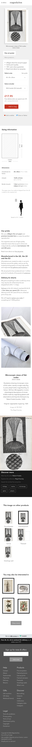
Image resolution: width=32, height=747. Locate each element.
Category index (22, 703)
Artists (19, 698)
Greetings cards (22, 683)
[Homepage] (16, 3)
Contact (5, 671)
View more (16, 623)
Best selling (20, 693)
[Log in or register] (26, 2)
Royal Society (19, 479)
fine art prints (19, 251)
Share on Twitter (22, 115)
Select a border (9, 84)
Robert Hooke (16, 48)
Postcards (20, 680)
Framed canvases (22, 678)
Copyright (6, 724)
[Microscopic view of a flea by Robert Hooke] (24, 589)
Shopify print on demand (8, 741)
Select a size (16, 73)
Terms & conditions (9, 714)
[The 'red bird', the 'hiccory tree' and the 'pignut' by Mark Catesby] (24, 606)
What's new (20, 685)
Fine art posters (22, 671)
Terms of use (7, 719)
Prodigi (10, 735)
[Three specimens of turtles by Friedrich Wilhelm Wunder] (8, 606)
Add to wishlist (10, 115)
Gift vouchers (7, 693)
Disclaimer (6, 726)
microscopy (22, 486)
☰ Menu (3, 2)
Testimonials (7, 675)
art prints (22, 69)
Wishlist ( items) (8, 698)
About (5, 673)
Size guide (24, 73)
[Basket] (29, 2)
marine (13, 486)
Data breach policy (9, 721)
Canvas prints (21, 675)
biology (5, 486)
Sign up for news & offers (16, 650)
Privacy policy (7, 716)
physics (12, 491)
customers (27, 273)
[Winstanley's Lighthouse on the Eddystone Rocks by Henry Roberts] (8, 586)
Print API (3, 735)
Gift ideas (6, 696)
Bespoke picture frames (16, 737)
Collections (20, 701)
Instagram (20, 706)
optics (4, 491)
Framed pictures (22, 673)
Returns (5, 683)
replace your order (17, 298)
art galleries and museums (19, 267)
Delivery (3, 288)
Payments (6, 678)
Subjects (19, 696)
